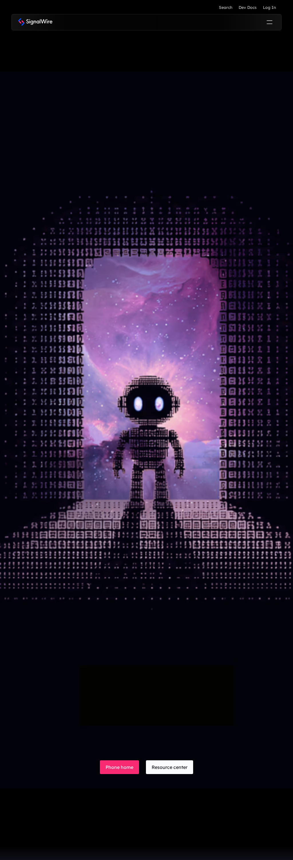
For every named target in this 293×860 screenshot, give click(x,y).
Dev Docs (248, 7)
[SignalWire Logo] (35, 22)
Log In (269, 7)
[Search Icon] (225, 7)
